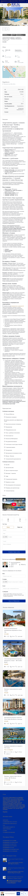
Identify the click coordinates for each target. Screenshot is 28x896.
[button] (14, 16)
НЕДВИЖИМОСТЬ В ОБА (8, 847)
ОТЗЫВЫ (5, 830)
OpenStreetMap (18, 77)
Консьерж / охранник (11, 473)
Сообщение (5, 591)
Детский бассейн (10, 467)
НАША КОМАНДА (7, 828)
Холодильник (9, 450)
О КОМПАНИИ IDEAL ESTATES (10, 821)
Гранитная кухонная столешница (13, 424)
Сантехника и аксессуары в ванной (14, 444)
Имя (3, 573)
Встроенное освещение (11, 417)
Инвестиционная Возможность (6, 642)
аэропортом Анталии (20, 363)
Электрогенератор (10, 490)
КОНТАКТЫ (5, 820)
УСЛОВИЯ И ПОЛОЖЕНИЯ (9, 832)
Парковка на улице (10, 482)
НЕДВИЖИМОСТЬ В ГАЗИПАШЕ (10, 851)
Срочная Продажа (21, 642)
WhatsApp (24, 564)
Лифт (7, 476)
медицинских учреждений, (17, 306)
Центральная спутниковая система (14, 453)
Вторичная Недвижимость (20, 35)
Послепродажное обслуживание (13, 485)
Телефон (4, 579)
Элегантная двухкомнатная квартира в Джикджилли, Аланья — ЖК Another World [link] (13, 660)
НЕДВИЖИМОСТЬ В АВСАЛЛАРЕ (10, 842)
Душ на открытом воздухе (12, 470)
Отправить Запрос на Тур (14, 552)
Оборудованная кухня (11, 430)
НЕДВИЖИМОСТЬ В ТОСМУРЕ (10, 845)
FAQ (4, 825)
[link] (5, 860)
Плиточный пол (9, 435)
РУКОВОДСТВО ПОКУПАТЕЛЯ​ (10, 823)
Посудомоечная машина (11, 441)
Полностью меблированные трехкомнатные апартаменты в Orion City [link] (13, 630)
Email (3, 586)
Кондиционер (9, 427)
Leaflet (12, 77)
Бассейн (7, 464)
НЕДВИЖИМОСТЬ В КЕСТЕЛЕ (9, 844)
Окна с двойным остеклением (13, 433)
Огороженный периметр (11, 479)
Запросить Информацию (14, 601)
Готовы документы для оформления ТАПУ (13, 420)
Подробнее (5, 811)
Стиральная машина (10, 447)
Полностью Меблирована (12, 438)
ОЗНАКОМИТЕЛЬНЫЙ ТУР (9, 827)
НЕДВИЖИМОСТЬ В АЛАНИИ (9, 840)
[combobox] (14, 530)
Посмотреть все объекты (20, 559)
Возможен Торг (14, 35)
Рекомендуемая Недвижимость (14, 642)
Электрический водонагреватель (13, 459)
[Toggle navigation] (26, 1)
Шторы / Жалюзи (10, 456)
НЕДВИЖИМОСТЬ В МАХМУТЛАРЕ (11, 849)
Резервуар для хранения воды (12, 488)
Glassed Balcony (10, 414)
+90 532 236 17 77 (14, 564)
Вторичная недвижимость (5, 35)
